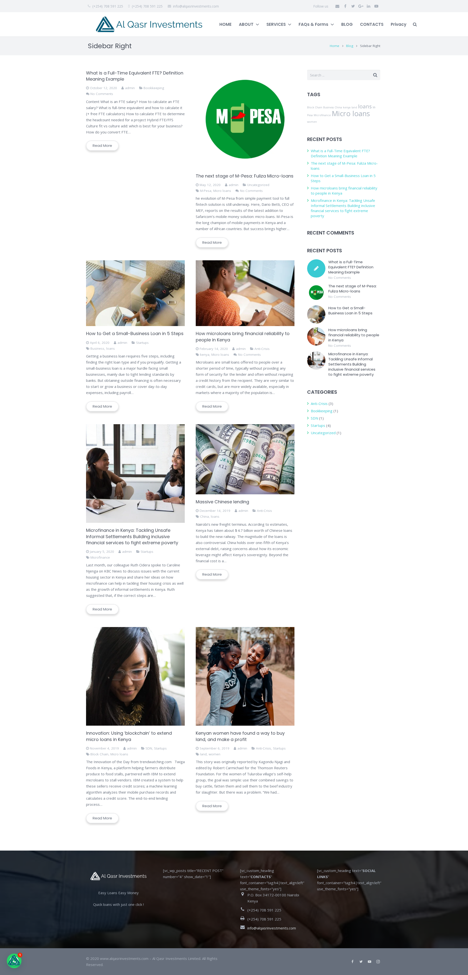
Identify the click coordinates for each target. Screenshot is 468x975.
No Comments (101, 94)
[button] (14, 961)
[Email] (337, 6)
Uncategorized (258, 185)
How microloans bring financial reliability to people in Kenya (353, 335)
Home (334, 46)
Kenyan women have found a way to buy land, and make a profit (240, 736)
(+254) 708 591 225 (107, 6)
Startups (142, 342)
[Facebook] (345, 6)
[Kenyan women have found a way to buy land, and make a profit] (245, 676)
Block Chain (99, 754)
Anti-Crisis (262, 349)
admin (130, 88)
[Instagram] (378, 961)
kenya (204, 354)
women (214, 754)
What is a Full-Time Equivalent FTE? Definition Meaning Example (340, 153)
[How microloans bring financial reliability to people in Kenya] (245, 293)
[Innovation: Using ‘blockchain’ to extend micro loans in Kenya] (135, 676)
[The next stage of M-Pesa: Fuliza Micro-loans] (245, 119)
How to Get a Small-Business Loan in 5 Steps (135, 333)
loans (110, 348)
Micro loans (222, 190)
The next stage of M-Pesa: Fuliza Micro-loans (244, 176)
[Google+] (361, 6)
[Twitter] (353, 6)
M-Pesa (205, 190)
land (203, 754)
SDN (149, 748)
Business (97, 348)
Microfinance (100, 557)
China (204, 516)
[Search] (415, 24)
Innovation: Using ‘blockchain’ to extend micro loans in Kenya (129, 736)
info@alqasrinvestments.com (196, 6)
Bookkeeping (154, 88)
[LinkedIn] (368, 6)
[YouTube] (376, 6)
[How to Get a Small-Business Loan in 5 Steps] (135, 293)
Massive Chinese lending (222, 502)
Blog (349, 46)
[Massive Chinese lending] (245, 459)
